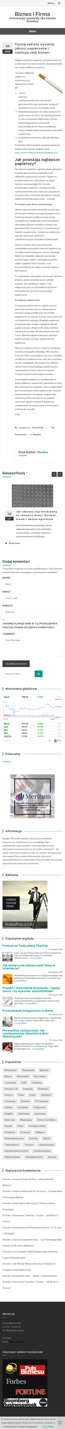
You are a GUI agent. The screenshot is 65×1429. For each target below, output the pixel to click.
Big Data (44, 1070)
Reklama (40, 1132)
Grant (32, 1094)
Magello (9, 1113)
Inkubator (46, 1094)
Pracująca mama (37, 1125)
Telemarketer (12, 1144)
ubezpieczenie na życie (16, 1150)
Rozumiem (48, 1426)
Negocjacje (26, 1119)
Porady (8, 1125)
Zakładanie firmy (33, 1156)
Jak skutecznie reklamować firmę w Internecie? (28, 967)
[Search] (38, 674)
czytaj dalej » (36, 957)
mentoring (39, 1113)
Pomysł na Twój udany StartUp (25, 945)
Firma (21, 1094)
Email (6, 591)
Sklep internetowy (14, 1138)
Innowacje (10, 1101)
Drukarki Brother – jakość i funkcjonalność (35, 1275)
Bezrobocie (28, 1070)
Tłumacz (28, 1144)
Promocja (25, 1132)
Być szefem (40, 1076)
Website (7, 605)
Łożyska (6, 761)
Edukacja (27, 1088)
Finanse (9, 1094)
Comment (8, 633)
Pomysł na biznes (46, 1119)
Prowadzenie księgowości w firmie (27, 1010)
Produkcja (10, 1132)
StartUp (33, 1138)
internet (25, 1101)
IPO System (41, 1101)
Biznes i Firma (32, 14)
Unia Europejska (42, 1150)
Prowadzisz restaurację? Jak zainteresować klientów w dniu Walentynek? (25, 1033)
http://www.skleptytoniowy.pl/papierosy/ (36, 152)
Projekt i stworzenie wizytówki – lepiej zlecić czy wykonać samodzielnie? (31, 989)
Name (6, 577)
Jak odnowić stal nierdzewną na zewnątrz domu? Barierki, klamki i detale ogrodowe (36, 515)
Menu (51, 3)
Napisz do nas (16, 1341)
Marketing (23, 1113)
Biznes (8, 1076)
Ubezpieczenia (46, 1144)
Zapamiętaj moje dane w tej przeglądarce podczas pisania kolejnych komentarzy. (30, 625)
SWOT (46, 1138)
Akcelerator (11, 1070)
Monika (37, 434)
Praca (20, 1125)
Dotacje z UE (11, 1088)
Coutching (10, 1082)
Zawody (52, 1156)
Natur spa (10, 1119)
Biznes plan (23, 1076)
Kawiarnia (23, 1107)
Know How (37, 427)
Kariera (8, 1107)
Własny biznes (12, 1156)
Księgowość (39, 1107)
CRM (23, 1082)
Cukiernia (37, 1082)
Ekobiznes (43, 1088)
